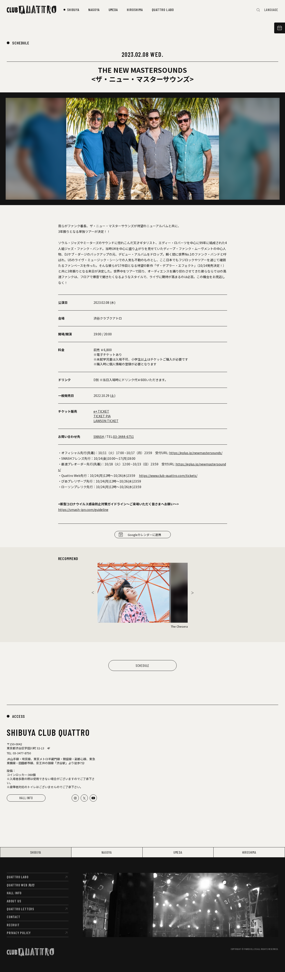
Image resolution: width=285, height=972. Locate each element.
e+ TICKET (101, 411)
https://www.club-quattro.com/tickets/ (168, 475)
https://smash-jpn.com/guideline (83, 509)
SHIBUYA (35, 852)
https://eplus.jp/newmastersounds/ (195, 453)
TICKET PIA (102, 416)
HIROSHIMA (249, 852)
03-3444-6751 (123, 436)
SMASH (98, 436)
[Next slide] (192, 593)
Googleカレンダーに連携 (144, 535)
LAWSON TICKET (106, 421)
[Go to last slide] (93, 593)
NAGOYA (107, 852)
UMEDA (177, 852)
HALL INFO (26, 798)
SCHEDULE (20, 42)
